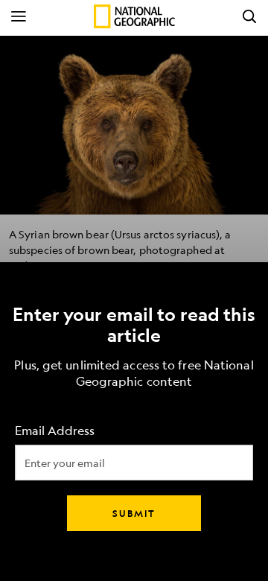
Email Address (55, 431)
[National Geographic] (134, 16)
